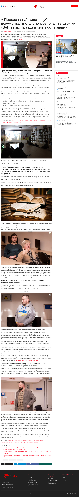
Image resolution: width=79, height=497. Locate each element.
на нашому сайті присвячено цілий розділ (27, 360)
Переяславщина (11, 15)
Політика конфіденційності (52, 483)
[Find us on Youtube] (10, 6)
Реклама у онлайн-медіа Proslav (68, 479)
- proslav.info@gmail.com (7, 484)
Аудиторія (30, 479)
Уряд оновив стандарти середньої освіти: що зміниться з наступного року (66, 98)
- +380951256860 (5, 487)
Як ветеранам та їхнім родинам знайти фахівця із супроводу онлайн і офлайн (65, 112)
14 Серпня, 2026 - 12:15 (61, 120)
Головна (4, 12)
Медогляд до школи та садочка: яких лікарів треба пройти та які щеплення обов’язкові (66, 108)
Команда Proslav (32, 480)
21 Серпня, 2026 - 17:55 (61, 78)
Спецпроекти (42, 12)
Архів (57, 12)
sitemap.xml (63, 480)
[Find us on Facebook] (3, 6)
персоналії (23, 426)
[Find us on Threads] (7, 6)
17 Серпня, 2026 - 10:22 (61, 99)
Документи (50, 478)
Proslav (2, 15)
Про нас (30, 477)
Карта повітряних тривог (29, 12)
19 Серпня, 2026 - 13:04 (62, 95)
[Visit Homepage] (39, 6)
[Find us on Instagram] (5, 6)
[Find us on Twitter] (14, 6)
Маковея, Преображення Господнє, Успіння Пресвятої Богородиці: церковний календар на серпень (64, 56)
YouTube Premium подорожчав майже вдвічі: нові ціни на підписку (65, 76)
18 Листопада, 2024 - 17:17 (19, 31)
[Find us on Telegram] (1, 6)
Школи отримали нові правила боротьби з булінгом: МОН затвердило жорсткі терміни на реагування (66, 117)
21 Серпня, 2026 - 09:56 (62, 89)
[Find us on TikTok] (12, 6)
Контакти (51, 12)
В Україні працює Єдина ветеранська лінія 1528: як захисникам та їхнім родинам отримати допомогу (66, 81)
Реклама (74, 6)
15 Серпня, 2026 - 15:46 (62, 110)
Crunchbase (30, 485)
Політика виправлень (33, 484)
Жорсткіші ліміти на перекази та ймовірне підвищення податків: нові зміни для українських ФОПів (66, 103)
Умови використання (52, 480)
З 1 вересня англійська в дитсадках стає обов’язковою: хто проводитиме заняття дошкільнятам (66, 87)
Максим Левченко (7, 31)
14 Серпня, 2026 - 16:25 (62, 114)
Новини (11, 12)
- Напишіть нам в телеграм (8, 486)
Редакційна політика (32, 482)
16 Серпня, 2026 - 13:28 (61, 105)
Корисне (18, 12)
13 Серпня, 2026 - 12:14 (61, 125)
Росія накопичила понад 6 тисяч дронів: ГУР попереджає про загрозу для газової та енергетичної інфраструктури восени (66, 123)
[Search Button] (77, 12)
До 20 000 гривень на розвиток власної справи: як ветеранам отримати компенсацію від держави (65, 93)
